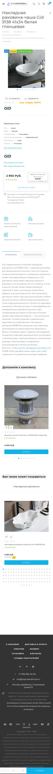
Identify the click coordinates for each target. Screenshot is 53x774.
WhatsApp (33, 666)
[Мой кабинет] (44, 4)
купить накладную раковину (32, 348)
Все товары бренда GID (14, 166)
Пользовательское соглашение (29, 700)
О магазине (12, 644)
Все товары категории (13, 162)
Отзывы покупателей (26, 658)
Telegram (26, 666)
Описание (11, 255)
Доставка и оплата (36, 644)
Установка (18, 653)
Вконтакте (20, 666)
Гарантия (19, 649)
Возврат (34, 649)
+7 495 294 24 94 (27, 674)
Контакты (35, 653)
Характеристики (33, 255)
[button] (17, 90)
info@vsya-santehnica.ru (28, 679)
